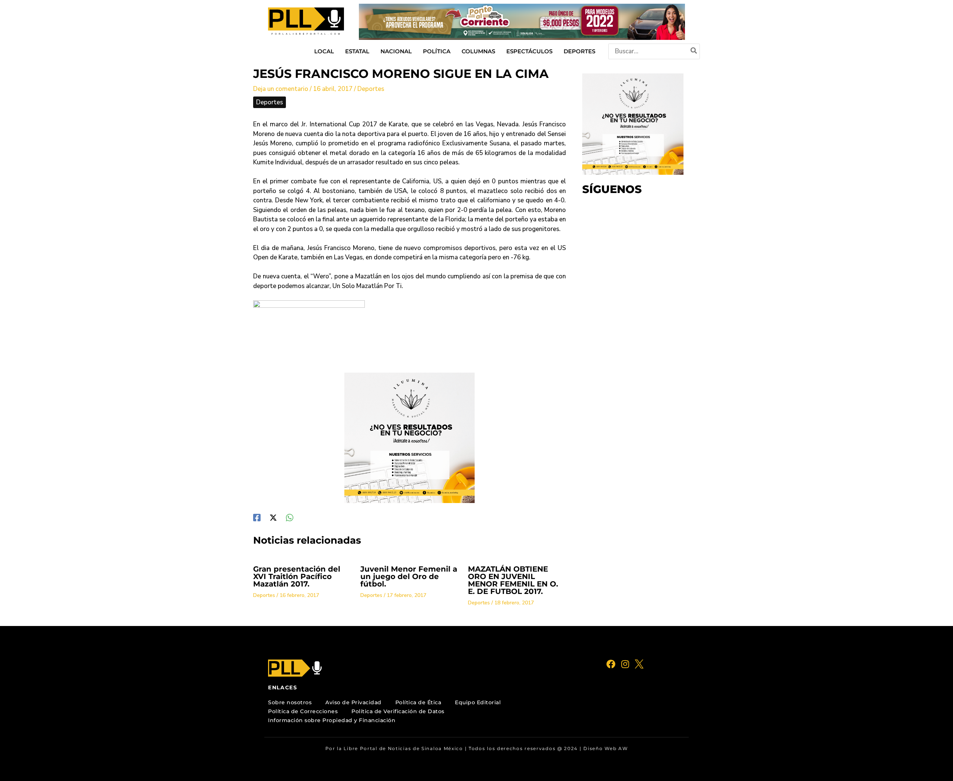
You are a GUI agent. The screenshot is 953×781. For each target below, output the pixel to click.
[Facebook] (257, 517)
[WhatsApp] (289, 517)
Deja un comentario (280, 89)
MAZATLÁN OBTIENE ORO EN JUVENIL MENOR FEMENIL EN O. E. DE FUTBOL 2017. (513, 580)
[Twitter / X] (273, 517)
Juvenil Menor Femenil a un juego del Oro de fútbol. (408, 576)
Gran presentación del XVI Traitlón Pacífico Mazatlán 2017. (296, 576)
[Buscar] (694, 51)
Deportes (370, 89)
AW (623, 748)
